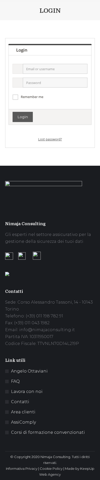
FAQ (15, 381)
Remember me (32, 96)
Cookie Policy (51, 468)
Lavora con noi (27, 391)
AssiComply (23, 422)
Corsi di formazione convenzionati (48, 432)
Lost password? (50, 139)
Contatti (20, 401)
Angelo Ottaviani (29, 371)
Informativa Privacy (21, 468)
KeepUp (87, 468)
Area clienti (23, 412)
